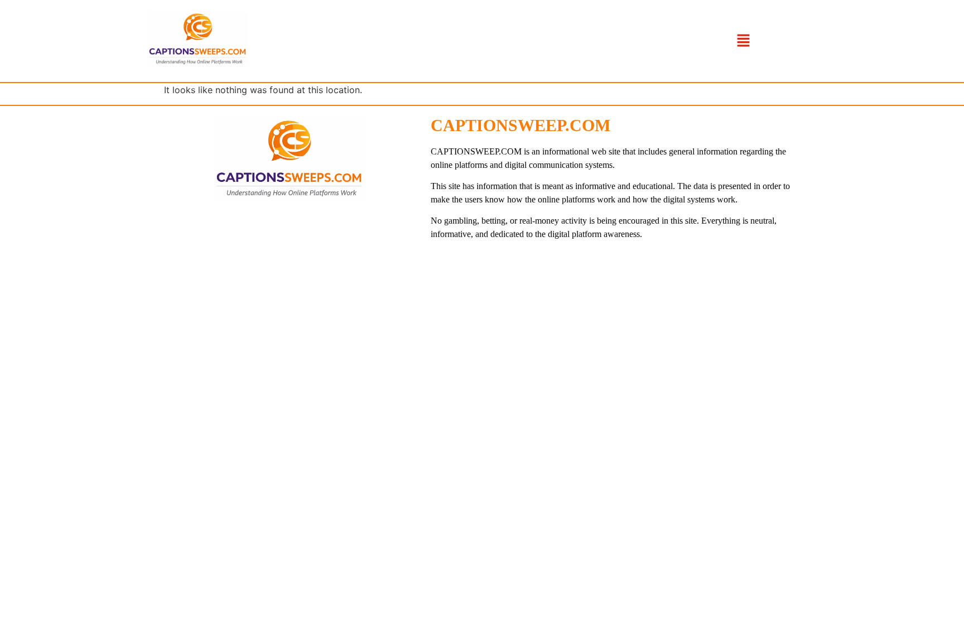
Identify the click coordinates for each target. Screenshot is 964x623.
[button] (743, 41)
